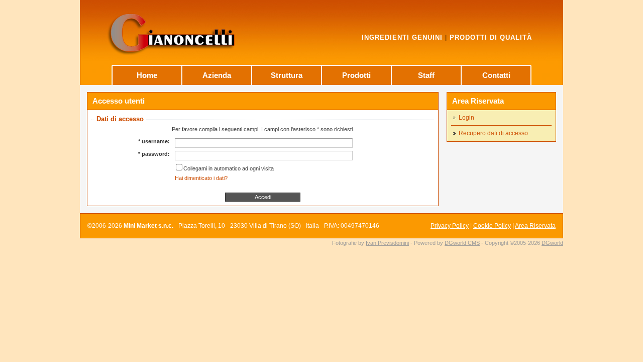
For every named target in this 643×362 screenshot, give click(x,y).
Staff (426, 75)
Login (466, 117)
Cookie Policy (492, 225)
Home (147, 75)
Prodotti (356, 75)
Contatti (496, 75)
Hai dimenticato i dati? (201, 178)
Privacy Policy (450, 225)
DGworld (552, 243)
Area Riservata (478, 101)
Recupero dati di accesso (493, 133)
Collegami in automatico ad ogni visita (228, 168)
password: (156, 154)
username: (156, 141)
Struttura (286, 75)
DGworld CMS (462, 243)
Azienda (216, 75)
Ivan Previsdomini (387, 243)
